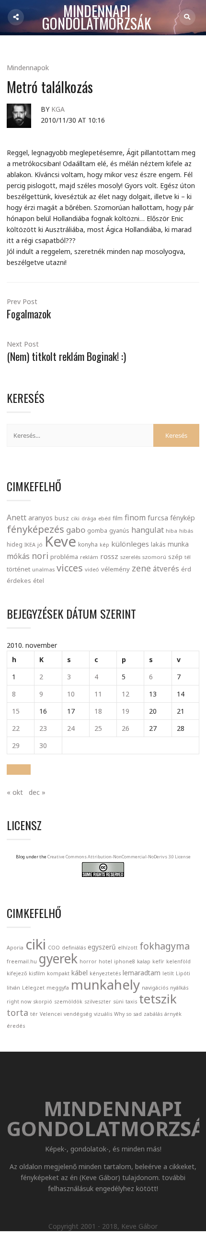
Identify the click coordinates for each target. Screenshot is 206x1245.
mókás (18, 556)
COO (54, 947)
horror (88, 961)
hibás (186, 530)
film (118, 518)
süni (118, 1001)
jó (40, 544)
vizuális (103, 1014)
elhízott (127, 947)
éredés (16, 1026)
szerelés (130, 556)
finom (135, 517)
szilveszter (97, 1001)
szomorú (154, 556)
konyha (88, 544)
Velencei (51, 1014)
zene (141, 568)
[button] (19, 769)
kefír (158, 961)
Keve (60, 541)
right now (19, 1001)
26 (125, 728)
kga (58, 109)
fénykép (182, 517)
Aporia (15, 947)
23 (43, 728)
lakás (158, 544)
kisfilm (37, 973)
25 (98, 728)
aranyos (40, 518)
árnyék (173, 1014)
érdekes (19, 581)
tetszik (158, 998)
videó (92, 569)
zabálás (153, 1014)
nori (40, 555)
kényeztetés (105, 973)
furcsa (158, 517)
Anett (16, 517)
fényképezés (35, 529)
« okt (15, 792)
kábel (79, 972)
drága (88, 518)
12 (125, 693)
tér (34, 1014)
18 (98, 711)
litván (13, 987)
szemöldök (68, 1001)
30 (43, 745)
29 (16, 745)
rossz (109, 556)
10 (71, 693)
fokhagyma (164, 945)
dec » (37, 792)
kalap (143, 961)
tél (187, 556)
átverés (166, 568)
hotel (105, 961)
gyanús (119, 531)
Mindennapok (28, 67)
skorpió (42, 1001)
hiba (171, 530)
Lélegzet (33, 987)
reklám (89, 556)
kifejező (17, 973)
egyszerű (102, 946)
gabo (75, 529)
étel (38, 581)
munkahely (105, 984)
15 (16, 711)
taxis (131, 1001)
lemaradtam (141, 972)
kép (104, 544)
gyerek (58, 958)
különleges (130, 544)
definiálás (74, 947)
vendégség (78, 1014)
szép (175, 556)
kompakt (58, 973)
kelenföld (178, 961)
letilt (168, 973)
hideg (15, 544)
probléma (64, 556)
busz (62, 518)
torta (17, 1012)
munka (178, 544)
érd (186, 569)
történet (18, 569)
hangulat (147, 530)
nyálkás (179, 987)
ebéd (104, 518)
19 (125, 711)
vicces (70, 567)
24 (71, 728)
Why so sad (128, 1014)
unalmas (43, 569)
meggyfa (57, 987)
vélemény (115, 569)
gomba (97, 531)
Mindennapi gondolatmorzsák (96, 18)
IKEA (29, 544)
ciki (75, 518)
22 (16, 728)
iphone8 (124, 961)
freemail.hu (22, 961)
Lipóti (183, 973)
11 (98, 693)
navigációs (155, 987)
